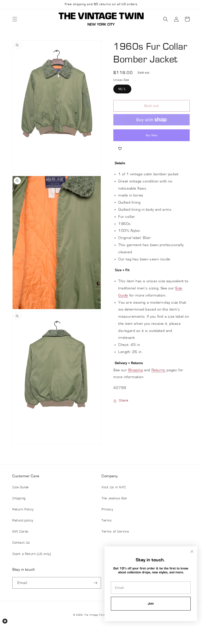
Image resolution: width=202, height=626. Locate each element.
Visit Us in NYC (113, 487)
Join (151, 603)
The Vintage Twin (94, 615)
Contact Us (21, 542)
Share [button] (123, 400)
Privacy (107, 509)
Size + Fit (122, 270)
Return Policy (23, 509)
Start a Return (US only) (31, 554)
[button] (14, 19)
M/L (122, 89)
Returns (159, 370)
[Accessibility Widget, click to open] (4, 621)
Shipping (135, 370)
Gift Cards (20, 531)
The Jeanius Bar (114, 498)
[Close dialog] (192, 551)
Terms (106, 520)
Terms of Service (115, 531)
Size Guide (20, 487)
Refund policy (22, 520)
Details (120, 163)
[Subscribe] (95, 583)
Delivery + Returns (129, 363)
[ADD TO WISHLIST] (120, 148)
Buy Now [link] (151, 135)
